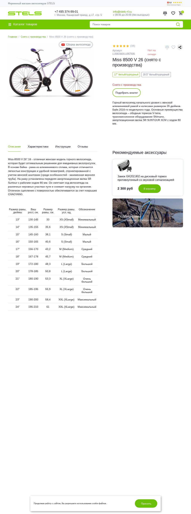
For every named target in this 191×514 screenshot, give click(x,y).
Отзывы (83, 146)
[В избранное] (173, 47)
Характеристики (38, 146)
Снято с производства (33, 36)
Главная (12, 36)
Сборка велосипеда (78, 44)
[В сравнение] (167, 47)
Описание (14, 146)
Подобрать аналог (126, 92)
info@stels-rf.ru (122, 11)
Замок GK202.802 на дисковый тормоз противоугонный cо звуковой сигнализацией (146, 178)
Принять (146, 503)
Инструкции (63, 146)
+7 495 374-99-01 (66, 11)
